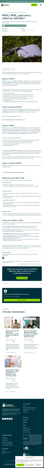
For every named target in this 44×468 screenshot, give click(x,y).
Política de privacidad (27, 428)
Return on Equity (9, 127)
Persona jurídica (7, 12)
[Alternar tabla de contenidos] (12, 69)
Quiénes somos (25, 419)
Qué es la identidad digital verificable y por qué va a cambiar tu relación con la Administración (31, 335)
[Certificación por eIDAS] (32, 454)
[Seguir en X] (3, 419)
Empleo (12, 318)
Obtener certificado (22, 300)
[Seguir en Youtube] (12, 419)
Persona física (8, 318)
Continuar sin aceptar (29, 464)
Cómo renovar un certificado (7, 442)
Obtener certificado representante (29, 409)
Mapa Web (25, 422)
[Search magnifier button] (41, 283)
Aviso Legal (25, 427)
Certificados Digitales (32, 318)
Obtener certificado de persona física (29, 407)
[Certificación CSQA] (32, 448)
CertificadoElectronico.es (28, 245)
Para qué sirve (4, 440)
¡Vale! (20, 464)
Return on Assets (10, 81)
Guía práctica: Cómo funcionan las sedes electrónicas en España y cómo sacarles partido (13, 374)
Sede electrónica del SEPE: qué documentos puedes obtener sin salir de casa (13, 335)
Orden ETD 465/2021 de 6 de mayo (14, 414)
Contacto (3, 450)
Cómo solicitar (4, 437)
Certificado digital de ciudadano (8, 445)
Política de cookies (26, 430)
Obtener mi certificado (22, 277)
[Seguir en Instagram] (7, 419)
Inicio (3, 12)
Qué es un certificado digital (7, 443)
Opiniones (25, 421)
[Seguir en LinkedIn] (9, 419)
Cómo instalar (4, 438)
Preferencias (38, 464)
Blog (3, 453)
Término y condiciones (27, 432)
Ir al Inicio (24, 406)
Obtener (34, 4)
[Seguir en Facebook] (5, 419)
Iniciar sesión (25, 410)
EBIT (16, 110)
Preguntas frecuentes (6, 452)
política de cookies (24, 461)
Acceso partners (26, 412)
